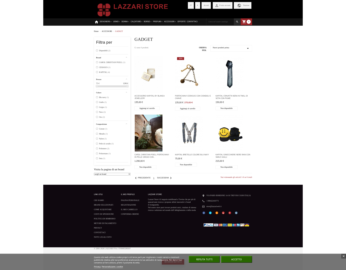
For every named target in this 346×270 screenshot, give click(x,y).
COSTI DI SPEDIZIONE (104, 214)
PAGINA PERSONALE (130, 200)
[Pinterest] (229, 213)
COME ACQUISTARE (103, 210)
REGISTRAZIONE (128, 205)
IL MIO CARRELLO (129, 210)
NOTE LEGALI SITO (103, 237)
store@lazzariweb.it (214, 206)
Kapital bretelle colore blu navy (192, 155)
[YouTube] (223, 213)
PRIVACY (98, 228)
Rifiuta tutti (204, 259)
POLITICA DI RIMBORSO (104, 219)
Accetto (236, 259)
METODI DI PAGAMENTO (105, 223)
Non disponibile (226, 108)
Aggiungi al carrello (147, 108)
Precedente (142, 178)
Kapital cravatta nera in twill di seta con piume (232, 97)
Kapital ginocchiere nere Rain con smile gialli (233, 156)
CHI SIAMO (99, 200)
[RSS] (216, 213)
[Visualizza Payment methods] (227, 224)
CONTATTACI (100, 232)
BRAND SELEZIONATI (103, 205)
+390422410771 (212, 201)
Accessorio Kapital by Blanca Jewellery (149, 97)
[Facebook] (203, 213)
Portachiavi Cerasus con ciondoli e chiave (193, 97)
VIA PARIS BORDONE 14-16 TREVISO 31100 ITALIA (228, 195)
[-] (97, 86)
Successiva (165, 178)
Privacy (97, 266)
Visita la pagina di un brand (109, 169)
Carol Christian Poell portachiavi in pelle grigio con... (151, 156)
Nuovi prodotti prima (231, 48)
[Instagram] (236, 213)
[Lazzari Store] (132, 10)
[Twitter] (210, 213)
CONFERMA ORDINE (130, 214)
